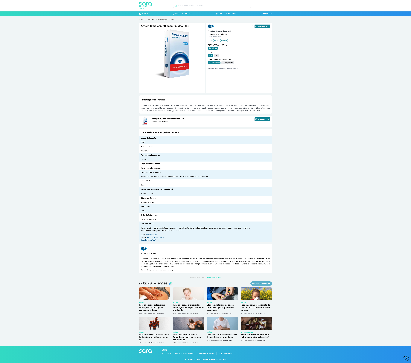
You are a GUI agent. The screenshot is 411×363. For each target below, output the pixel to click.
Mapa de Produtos (206, 353)
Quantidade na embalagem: (220, 60)
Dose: (210, 52)
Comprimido (213, 48)
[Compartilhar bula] (251, 26)
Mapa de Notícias (226, 353)
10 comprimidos (214, 63)
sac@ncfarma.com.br (156, 237)
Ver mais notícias (259, 283)
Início (141, 20)
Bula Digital (166, 353)
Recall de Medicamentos (185, 353)
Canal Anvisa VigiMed (150, 240)
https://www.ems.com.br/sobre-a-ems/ (159, 270)
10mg (210, 55)
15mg (216, 55)
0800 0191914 (151, 235)
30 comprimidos (227, 63)
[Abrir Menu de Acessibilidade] (406, 358)
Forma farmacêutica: (217, 45)
